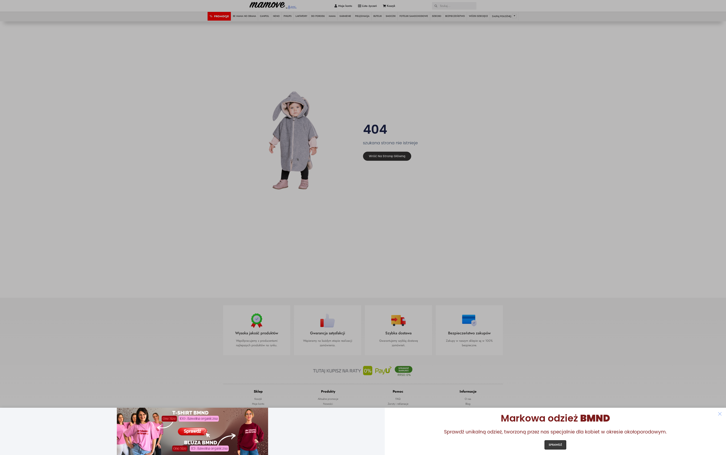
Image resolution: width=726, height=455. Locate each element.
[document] (363, 227)
